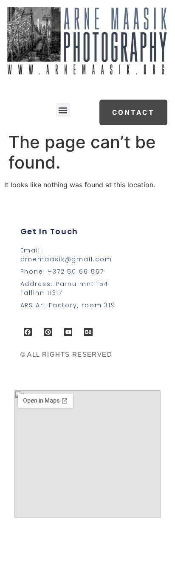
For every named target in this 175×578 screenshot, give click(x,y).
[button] (63, 110)
